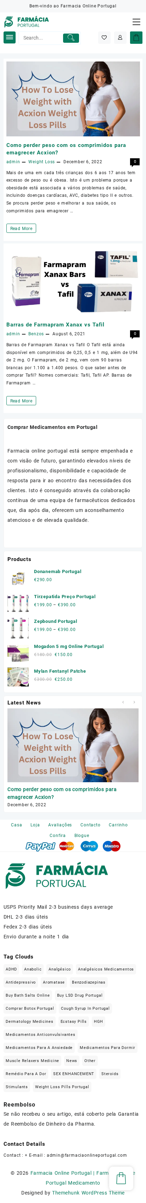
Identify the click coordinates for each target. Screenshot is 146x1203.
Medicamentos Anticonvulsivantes (40, 1034)
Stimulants (17, 1087)
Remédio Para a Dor (26, 1074)
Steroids (109, 1074)
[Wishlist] (104, 37)
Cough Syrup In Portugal (85, 1008)
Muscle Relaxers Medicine (32, 1060)
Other (90, 1060)
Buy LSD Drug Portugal (80, 995)
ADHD (11, 969)
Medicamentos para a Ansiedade (39, 1047)
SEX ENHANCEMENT (73, 1074)
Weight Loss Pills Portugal (62, 1087)
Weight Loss (41, 161)
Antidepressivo (21, 982)
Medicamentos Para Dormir (107, 1047)
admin (13, 161)
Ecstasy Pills (74, 1021)
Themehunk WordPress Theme (88, 1193)
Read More (23, 229)
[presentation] (122, 702)
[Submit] (71, 38)
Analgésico (60, 969)
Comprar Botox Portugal (30, 1008)
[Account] (120, 37)
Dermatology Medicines (30, 1021)
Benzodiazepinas (89, 982)
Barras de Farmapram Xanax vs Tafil (55, 325)
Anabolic (32, 969)
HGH (98, 1021)
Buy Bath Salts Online (28, 995)
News (71, 1060)
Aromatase (54, 982)
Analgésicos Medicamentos (106, 969)
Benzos (36, 333)
